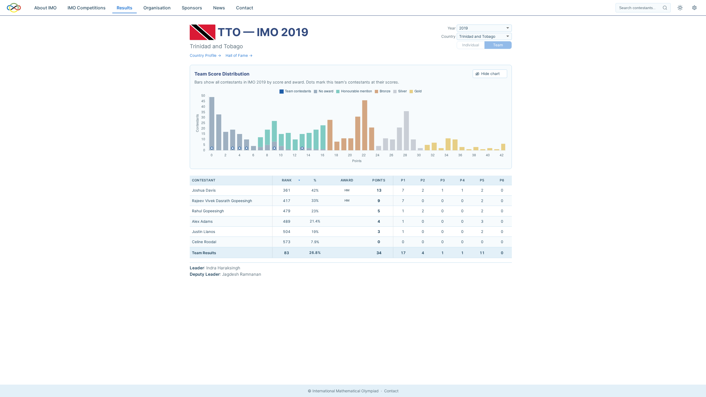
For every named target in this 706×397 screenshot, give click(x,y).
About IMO (45, 7)
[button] (286, 180)
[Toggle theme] (680, 8)
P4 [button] (462, 180)
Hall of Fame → (239, 55)
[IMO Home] (14, 8)
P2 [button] (423, 180)
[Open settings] (694, 8)
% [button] (315, 180)
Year (452, 28)
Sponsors (192, 7)
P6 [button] (502, 180)
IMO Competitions (87, 7)
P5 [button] (482, 180)
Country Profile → (205, 55)
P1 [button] (403, 180)
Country (448, 36)
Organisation (157, 7)
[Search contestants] (665, 8)
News (219, 7)
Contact (244, 7)
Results (124, 7)
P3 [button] (442, 180)
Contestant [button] (203, 180)
